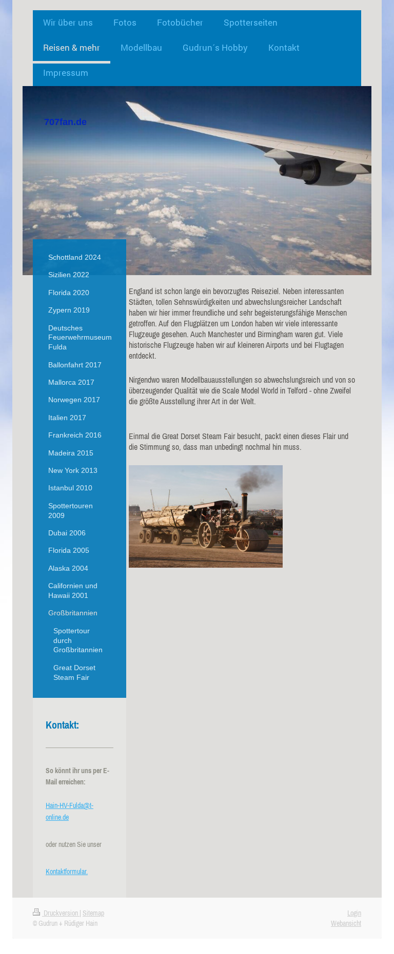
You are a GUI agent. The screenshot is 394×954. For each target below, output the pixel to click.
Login (354, 913)
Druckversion (61, 913)
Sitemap (93, 913)
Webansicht (346, 923)
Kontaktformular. (67, 871)
